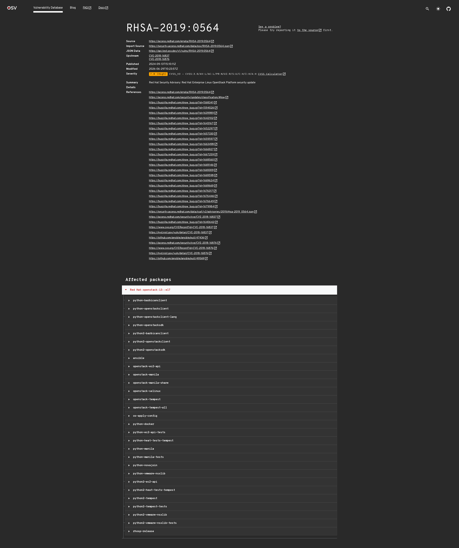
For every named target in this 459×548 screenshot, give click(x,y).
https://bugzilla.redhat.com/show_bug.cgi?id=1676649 (181, 201)
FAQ (85, 8)
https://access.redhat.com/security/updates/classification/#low (187, 97)
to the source (307, 30)
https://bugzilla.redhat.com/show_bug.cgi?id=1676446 (181, 196)
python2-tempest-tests (149, 506)
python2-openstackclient (150, 342)
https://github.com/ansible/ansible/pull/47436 (176, 238)
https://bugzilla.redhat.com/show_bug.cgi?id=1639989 (181, 113)
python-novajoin (144, 465)
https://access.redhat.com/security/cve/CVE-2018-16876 (183, 243)
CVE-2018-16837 (159, 56)
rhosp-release (142, 531)
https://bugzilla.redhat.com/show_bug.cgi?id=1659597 (181, 139)
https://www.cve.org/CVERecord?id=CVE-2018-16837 (181, 227)
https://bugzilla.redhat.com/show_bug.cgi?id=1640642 (181, 222)
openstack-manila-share (150, 383)
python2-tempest (144, 498)
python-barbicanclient (149, 300)
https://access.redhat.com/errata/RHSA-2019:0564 (179, 41)
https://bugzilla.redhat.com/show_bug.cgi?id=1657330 (181, 134)
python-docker (142, 424)
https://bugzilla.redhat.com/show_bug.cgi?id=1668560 (181, 160)
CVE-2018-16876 (159, 59)
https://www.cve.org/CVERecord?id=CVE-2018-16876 (181, 248)
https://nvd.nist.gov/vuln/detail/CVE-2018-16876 (178, 253)
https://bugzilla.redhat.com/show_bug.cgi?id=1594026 (181, 108)
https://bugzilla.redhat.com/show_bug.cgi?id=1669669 (181, 186)
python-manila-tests (147, 457)
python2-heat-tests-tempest (153, 490)
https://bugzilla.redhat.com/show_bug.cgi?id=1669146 (181, 165)
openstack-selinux (145, 391)
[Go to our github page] (448, 9)
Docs (101, 8)
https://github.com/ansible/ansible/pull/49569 (176, 258)
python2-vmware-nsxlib (149, 515)
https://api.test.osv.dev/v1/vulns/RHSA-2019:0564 (179, 51)
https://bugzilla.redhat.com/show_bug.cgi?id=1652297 (181, 128)
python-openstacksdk (147, 325)
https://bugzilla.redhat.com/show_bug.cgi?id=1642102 (181, 118)
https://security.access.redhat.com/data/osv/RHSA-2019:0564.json (189, 46)
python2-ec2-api (144, 482)
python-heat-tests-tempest (152, 440)
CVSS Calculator (270, 74)
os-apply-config (144, 416)
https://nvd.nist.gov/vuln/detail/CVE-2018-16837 (178, 232)
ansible (137, 358)
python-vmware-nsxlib (148, 473)
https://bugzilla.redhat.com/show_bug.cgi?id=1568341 (181, 102)
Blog (73, 8)
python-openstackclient (150, 309)
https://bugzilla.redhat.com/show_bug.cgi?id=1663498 (181, 144)
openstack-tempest (145, 399)
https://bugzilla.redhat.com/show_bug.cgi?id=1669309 (181, 170)
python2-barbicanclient (150, 333)
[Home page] (12, 9)
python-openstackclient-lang (154, 317)
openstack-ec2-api (145, 366)
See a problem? (269, 27)
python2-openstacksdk (148, 350)
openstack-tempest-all (149, 407)
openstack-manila (145, 375)
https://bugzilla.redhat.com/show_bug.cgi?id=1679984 (181, 206)
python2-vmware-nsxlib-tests (154, 523)
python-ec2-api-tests (148, 432)
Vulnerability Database (48, 8)
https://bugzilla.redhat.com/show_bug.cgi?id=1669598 (181, 175)
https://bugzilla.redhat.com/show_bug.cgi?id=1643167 (181, 123)
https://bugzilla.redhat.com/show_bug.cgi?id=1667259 (181, 154)
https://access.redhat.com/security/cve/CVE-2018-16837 (183, 217)
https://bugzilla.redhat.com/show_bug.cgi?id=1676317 (181, 191)
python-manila (142, 449)
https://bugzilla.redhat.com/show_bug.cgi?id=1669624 (181, 180)
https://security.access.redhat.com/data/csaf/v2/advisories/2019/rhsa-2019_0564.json (201, 212)
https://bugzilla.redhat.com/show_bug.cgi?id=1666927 (181, 149)
